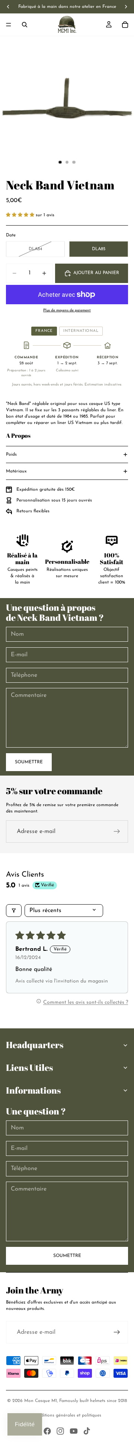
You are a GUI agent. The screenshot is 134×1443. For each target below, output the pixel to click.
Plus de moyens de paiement (67, 310)
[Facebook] (47, 1431)
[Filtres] (14, 910)
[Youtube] (73, 1431)
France (44, 331)
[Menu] (8, 24)
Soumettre (29, 762)
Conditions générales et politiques (67, 1415)
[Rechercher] (24, 24)
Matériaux (16, 471)
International (80, 331)
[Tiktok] (86, 1431)
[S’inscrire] (117, 831)
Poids (11, 454)
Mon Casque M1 (40, 1401)
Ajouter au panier (96, 273)
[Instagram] (60, 1431)
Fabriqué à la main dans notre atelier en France (67, 6)
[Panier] (125, 24)
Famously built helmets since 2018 (93, 1401)
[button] (21, 215)
